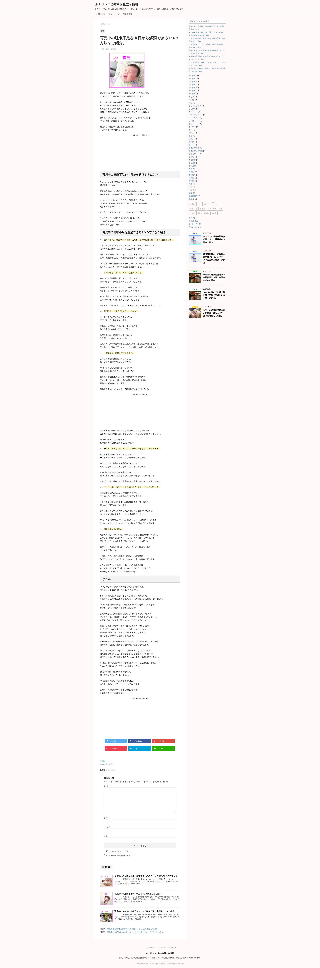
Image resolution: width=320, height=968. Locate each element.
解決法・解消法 (108, 764)
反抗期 (191, 142)
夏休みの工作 (194, 148)
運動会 (191, 199)
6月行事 (192, 85)
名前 (106, 818)
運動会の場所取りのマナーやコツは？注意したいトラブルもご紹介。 (136, 932)
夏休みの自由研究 (196, 151)
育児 (104, 761)
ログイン (192, 218)
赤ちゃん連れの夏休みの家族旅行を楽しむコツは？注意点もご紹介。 (214, 313)
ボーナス (192, 127)
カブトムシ (193, 112)
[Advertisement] (140, 152)
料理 (191, 209)
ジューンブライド (196, 115)
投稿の (193, 221)
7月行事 (192, 88)
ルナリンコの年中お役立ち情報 (116, 4)
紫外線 (191, 181)
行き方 (192, 213)
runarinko (111, 770)
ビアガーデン (194, 121)
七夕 (190, 130)
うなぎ (191, 97)
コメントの (195, 224)
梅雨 (190, 169)
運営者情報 (127, 14)
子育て (191, 157)
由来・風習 (212, 209)
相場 (220, 209)
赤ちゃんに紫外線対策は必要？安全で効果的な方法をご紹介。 (214, 239)
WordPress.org (195, 227)
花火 (190, 187)
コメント (107, 786)
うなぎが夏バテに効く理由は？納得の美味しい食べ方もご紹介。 (214, 295)
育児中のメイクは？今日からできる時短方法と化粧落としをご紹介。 (145, 911)
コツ (199, 204)
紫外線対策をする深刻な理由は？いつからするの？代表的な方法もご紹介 (214, 258)
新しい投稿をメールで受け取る (118, 855)
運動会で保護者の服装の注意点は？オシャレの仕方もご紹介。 (133, 929)
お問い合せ (100, 14)
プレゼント (208, 204)
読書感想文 (193, 196)
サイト (106, 836)
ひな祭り (192, 109)
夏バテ (191, 145)
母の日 (191, 172)
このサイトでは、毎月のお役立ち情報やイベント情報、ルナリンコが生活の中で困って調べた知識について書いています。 (160, 958)
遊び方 (214, 213)
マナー (216, 204)
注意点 (202, 209)
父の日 (191, 178)
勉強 (190, 136)
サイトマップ (114, 14)
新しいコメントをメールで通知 (118, 851)
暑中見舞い (193, 166)
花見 (190, 190)
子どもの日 (193, 154)
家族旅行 (192, 160)
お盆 (190, 103)
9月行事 (192, 94)
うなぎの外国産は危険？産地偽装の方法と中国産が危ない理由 (214, 277)
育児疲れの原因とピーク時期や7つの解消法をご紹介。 (139, 894)
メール (107, 827)
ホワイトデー (194, 124)
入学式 (191, 133)
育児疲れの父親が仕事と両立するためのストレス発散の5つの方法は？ (146, 876)
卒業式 (191, 139)
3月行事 (192, 76)
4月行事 (192, 79)
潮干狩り (192, 175)
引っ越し (192, 163)
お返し (192, 204)
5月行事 (192, 82)
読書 (190, 193)
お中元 (191, 100)
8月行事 (192, 91)
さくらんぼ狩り (195, 106)
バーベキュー (194, 118)
